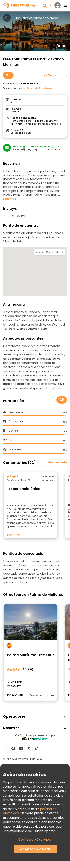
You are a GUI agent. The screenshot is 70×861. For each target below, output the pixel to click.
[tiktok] (36, 748)
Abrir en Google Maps (49, 252)
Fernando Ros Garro (39, 88)
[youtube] (21, 748)
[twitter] (28, 748)
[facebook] (13, 748)
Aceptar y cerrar (35, 849)
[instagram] (5, 748)
